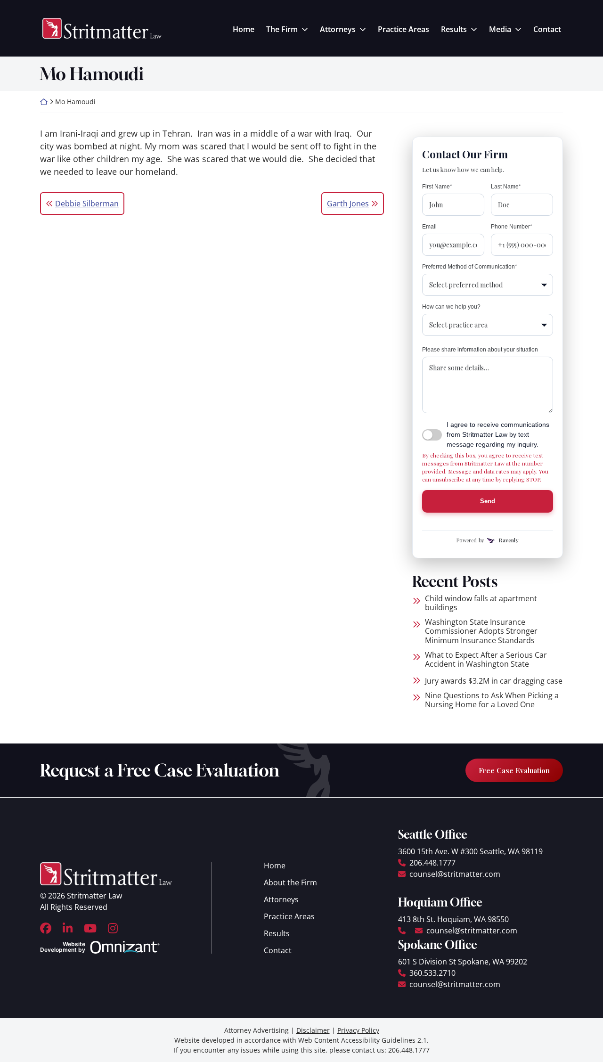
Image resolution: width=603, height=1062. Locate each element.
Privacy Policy (358, 1030)
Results (454, 29)
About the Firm (290, 882)
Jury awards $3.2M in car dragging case (493, 681)
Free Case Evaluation (514, 770)
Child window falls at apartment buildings (481, 603)
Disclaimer (313, 1030)
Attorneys (338, 29)
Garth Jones (348, 203)
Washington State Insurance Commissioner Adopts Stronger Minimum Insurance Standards (481, 631)
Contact (547, 29)
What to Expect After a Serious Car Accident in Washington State (486, 660)
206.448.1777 (432, 863)
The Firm (282, 29)
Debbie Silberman (87, 203)
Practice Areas (403, 29)
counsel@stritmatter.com (454, 874)
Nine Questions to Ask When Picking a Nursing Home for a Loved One (492, 700)
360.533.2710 (432, 973)
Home (243, 29)
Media (500, 29)
